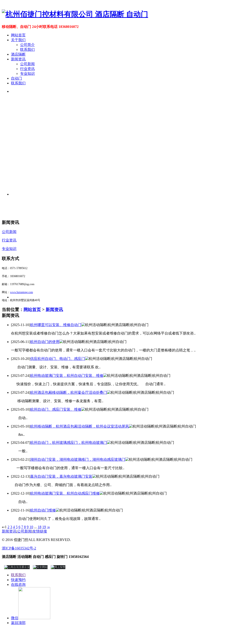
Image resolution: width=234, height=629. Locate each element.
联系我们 (27, 49)
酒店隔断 (18, 54)
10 (31, 527)
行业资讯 (27, 69)
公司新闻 (27, 64)
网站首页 (18, 35)
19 (44, 527)
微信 (14, 618)
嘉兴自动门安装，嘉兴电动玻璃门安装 (61, 476)
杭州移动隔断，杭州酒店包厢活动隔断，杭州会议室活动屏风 (79, 426)
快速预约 (18, 580)
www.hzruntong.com (21, 292)
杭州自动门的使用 (44, 342)
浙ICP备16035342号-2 (19, 548)
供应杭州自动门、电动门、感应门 (57, 359)
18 (39, 527)
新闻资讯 (18, 59)
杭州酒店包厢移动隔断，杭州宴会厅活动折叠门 (68, 392)
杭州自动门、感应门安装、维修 (55, 409)
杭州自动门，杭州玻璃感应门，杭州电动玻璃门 (68, 442)
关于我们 (18, 40)
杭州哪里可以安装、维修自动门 (55, 325)
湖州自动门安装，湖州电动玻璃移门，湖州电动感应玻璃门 (77, 459)
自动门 (16, 78)
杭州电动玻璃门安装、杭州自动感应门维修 (65, 493)
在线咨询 (18, 584)
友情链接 (39, 531)
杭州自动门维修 (43, 510)
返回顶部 (18, 623)
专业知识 (27, 73)
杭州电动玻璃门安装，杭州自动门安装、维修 (66, 375)
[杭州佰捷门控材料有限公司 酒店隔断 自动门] (75, 14)
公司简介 (27, 45)
